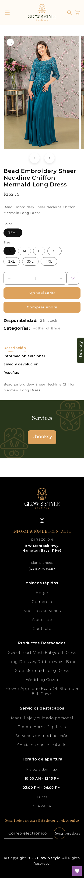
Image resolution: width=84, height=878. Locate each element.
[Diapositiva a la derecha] (49, 158)
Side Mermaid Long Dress (42, 670)
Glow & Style (48, 858)
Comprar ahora (42, 307)
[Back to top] (77, 854)
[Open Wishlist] (77, 871)
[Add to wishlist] (72, 278)
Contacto (42, 628)
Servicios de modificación (42, 736)
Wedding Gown (42, 680)
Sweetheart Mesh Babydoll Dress (42, 652)
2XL (11, 261)
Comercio (42, 602)
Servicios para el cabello (42, 745)
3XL (30, 261)
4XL (49, 261)
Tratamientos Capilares (42, 727)
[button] (7, 12)
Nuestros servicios (42, 611)
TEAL (13, 233)
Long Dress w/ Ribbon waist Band (42, 662)
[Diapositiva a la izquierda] (34, 158)
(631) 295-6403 (42, 569)
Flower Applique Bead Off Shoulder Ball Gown (42, 691)
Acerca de (42, 619)
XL (54, 251)
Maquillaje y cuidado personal (42, 718)
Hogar (42, 593)
